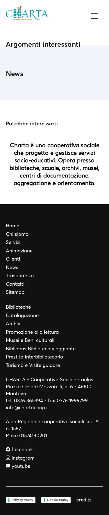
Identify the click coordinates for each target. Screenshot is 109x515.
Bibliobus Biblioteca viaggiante (41, 349)
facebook (21, 450)
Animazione (19, 251)
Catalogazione (22, 315)
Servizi (13, 242)
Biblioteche (18, 307)
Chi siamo (17, 234)
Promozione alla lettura (32, 332)
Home (12, 226)
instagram (22, 458)
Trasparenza (20, 276)
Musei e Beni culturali (30, 340)
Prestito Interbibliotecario (34, 357)
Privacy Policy (22, 500)
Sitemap (15, 292)
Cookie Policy (57, 500)
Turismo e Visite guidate (33, 365)
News (12, 267)
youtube (20, 466)
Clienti (13, 259)
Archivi (14, 324)
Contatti (15, 284)
